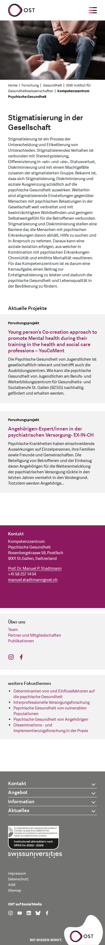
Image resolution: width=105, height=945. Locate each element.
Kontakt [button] (17, 783)
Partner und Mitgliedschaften (34, 635)
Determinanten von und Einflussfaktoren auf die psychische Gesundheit (54, 694)
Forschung (30, 85)
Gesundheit (52, 85)
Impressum (17, 873)
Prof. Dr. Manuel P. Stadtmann (35, 568)
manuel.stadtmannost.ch (33, 580)
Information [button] (21, 801)
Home (13, 85)
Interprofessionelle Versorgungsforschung (51, 702)
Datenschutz (18, 879)
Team (13, 630)
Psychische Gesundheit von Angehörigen (50, 719)
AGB (11, 884)
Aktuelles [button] (18, 810)
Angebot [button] (17, 792)
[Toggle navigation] (93, 10)
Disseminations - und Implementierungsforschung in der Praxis (50, 728)
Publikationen (21, 641)
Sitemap (14, 890)
